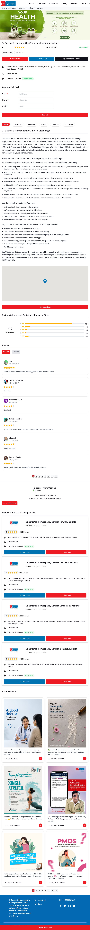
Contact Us (85, 3)
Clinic (3, 8)
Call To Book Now (45, 927)
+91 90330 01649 (68, 900)
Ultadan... (40, 8)
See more (7, 754)
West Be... (22, 8)
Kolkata (31, 8)
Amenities (53, 3)
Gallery (64, 3)
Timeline (73, 3)
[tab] (6, 124)
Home (31, 3)
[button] (45, 281)
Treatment (41, 3)
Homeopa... (12, 8)
